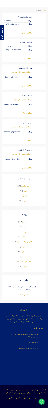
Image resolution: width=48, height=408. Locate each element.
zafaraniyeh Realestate (24, 150)
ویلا (25, 232)
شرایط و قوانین (20, 398)
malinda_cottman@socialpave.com (13, 50)
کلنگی (24, 256)
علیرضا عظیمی (26, 95)
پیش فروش (24, 196)
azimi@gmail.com (11, 104)
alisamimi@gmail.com (12, 77)
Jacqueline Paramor (25, 17)
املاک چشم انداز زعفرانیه (21, 72)
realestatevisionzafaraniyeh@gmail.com (13, 159)
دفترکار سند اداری (24, 261)
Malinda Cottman (25, 42)
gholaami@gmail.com (12, 132)
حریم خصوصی (34, 398)
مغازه (24, 247)
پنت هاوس (24, 252)
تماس (11, 398)
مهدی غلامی (27, 123)
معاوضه (24, 201)
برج (24, 227)
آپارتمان (25, 222)
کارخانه (24, 266)
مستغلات (24, 237)
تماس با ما (24, 295)
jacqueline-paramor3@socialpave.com (13, 24)
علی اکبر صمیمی (25, 68)
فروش (25, 191)
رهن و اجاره (25, 186)
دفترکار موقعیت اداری (25, 242)
